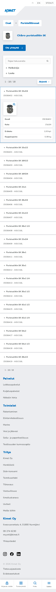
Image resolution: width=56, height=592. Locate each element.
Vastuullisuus (10, 491)
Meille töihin (9, 510)
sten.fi (49, 3)
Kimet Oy (7, 458)
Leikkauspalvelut (11, 384)
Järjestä (43, 81)
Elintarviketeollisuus (13, 418)
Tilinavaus (8, 484)
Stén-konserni (10, 471)
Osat (8, 23)
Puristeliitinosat (30, 23)
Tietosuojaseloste (12, 569)
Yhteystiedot (9, 541)
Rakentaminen (10, 411)
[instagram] (5, 554)
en (38, 3)
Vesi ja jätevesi (10, 431)
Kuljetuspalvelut (11, 391)
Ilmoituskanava (10, 497)
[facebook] (12, 554)
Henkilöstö (8, 464)
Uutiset (6, 504)
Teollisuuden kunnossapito (16, 444)
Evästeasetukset (11, 574)
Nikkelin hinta (10, 397)
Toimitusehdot (10, 477)
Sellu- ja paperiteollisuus (15, 437)
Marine (6, 424)
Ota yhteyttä (12, 47)
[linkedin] (19, 554)
